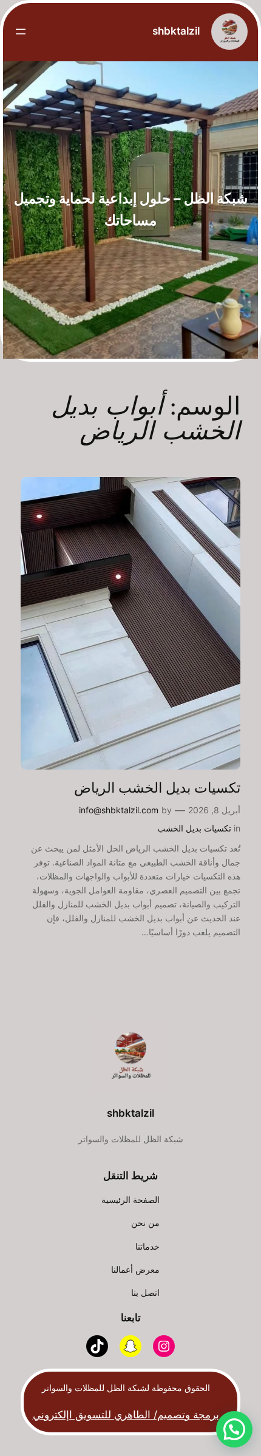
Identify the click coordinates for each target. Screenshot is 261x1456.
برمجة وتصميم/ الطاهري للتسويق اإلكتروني (126, 1415)
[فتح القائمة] (20, 31)
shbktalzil (176, 31)
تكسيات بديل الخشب (194, 828)
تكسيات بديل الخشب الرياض (157, 788)
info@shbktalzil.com (118, 810)
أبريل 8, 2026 (214, 810)
